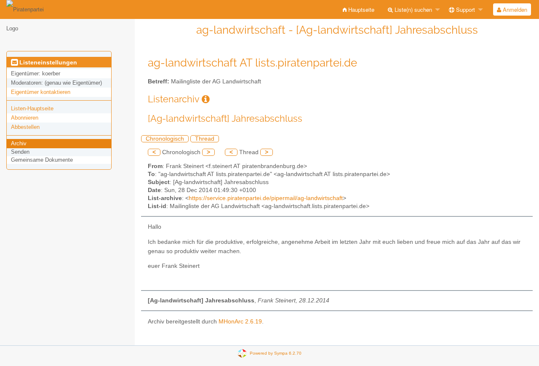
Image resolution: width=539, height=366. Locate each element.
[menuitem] (358, 9)
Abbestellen (25, 127)
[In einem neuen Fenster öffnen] (206, 99)
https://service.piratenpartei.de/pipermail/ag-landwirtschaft (266, 198)
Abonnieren (24, 118)
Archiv (19, 143)
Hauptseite (360, 9)
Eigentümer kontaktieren (40, 92)
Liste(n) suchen (412, 9)
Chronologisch (165, 139)
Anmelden (514, 9)
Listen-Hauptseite (32, 108)
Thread (204, 139)
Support (464, 9)
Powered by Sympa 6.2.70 (276, 353)
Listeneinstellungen (47, 62)
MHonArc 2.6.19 (240, 321)
